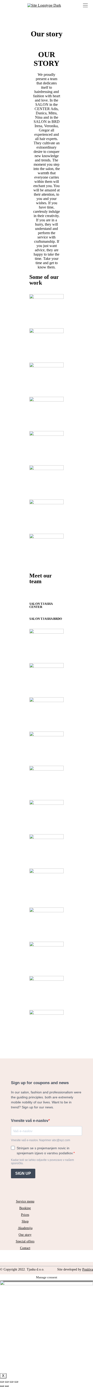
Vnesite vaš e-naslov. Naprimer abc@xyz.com (40, 1140)
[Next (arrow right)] (7, 1386)
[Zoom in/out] (16, 1381)
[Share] (7, 1381)
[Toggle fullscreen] (11, 1381)
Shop (25, 1221)
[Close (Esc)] (2, 1381)
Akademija (25, 1228)
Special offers (25, 1241)
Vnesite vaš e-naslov (29, 1121)
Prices (25, 1215)
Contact (25, 1248)
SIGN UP (23, 1173)
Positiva (87, 1269)
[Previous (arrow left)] (2, 1386)
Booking (25, 1208)
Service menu (25, 1201)
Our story (25, 1235)
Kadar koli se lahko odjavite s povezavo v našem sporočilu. (42, 1161)
